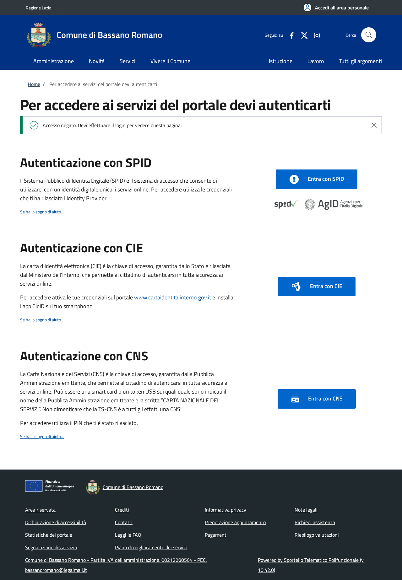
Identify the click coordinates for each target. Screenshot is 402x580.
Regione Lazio (38, 7)
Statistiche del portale (48, 535)
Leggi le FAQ (128, 535)
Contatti (124, 522)
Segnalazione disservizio (51, 547)
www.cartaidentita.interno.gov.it (172, 297)
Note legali (306, 509)
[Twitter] (302, 34)
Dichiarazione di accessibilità (55, 522)
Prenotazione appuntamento (235, 522)
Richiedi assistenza (315, 522)
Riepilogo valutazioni (317, 535)
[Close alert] (374, 125)
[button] (336, 7)
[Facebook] (289, 34)
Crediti (122, 509)
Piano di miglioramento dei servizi (151, 547)
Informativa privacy (225, 509)
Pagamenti (216, 535)
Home (34, 84)
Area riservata (40, 509)
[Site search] (368, 34)
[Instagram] (314, 34)
